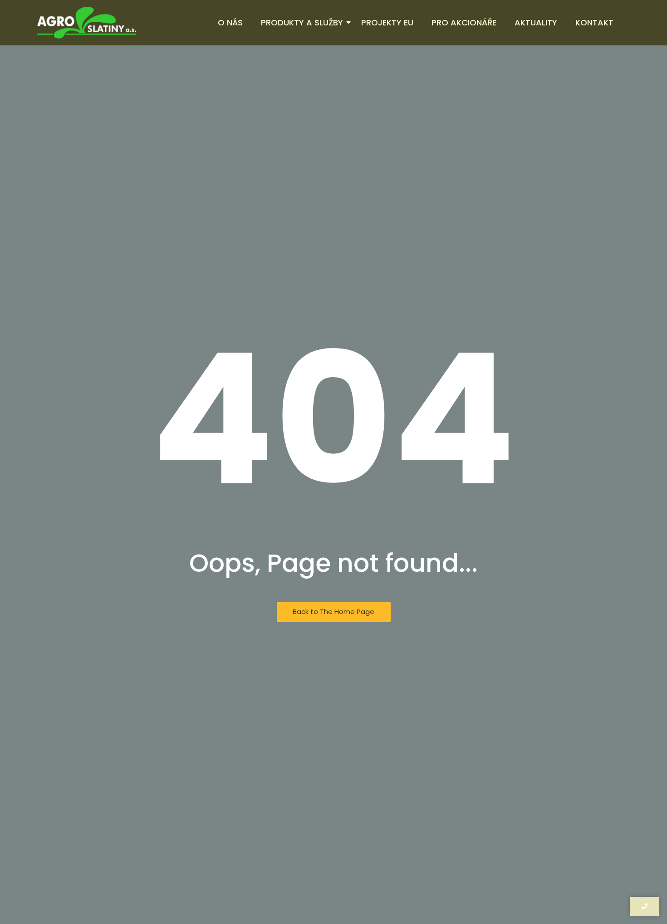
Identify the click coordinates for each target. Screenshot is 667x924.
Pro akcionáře (464, 22)
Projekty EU (387, 22)
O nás (230, 22)
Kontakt (594, 22)
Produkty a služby (302, 22)
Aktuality (536, 22)
